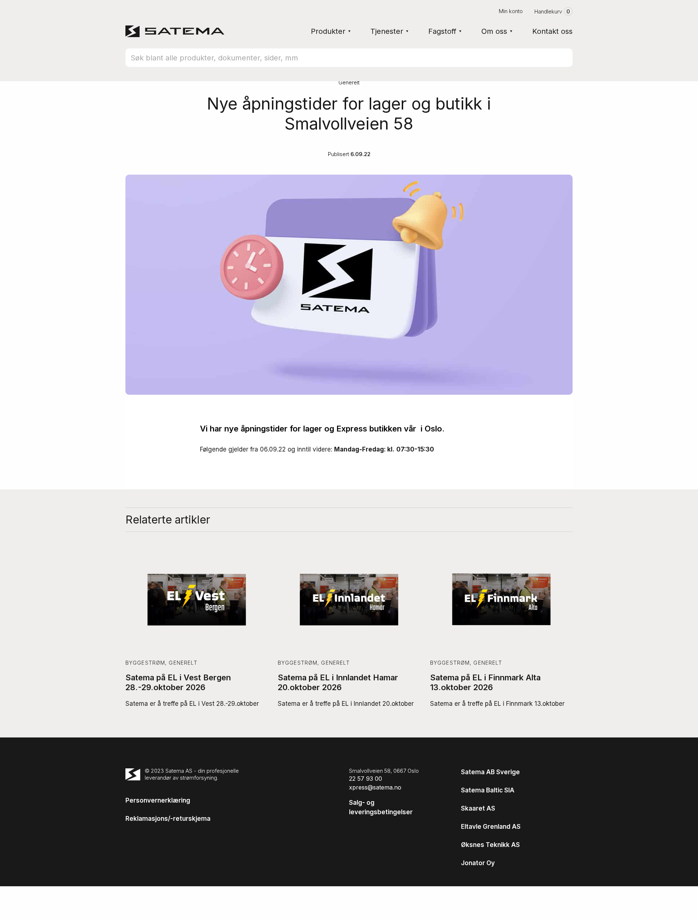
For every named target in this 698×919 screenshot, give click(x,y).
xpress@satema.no (375, 787)
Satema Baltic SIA (487, 790)
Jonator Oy (478, 863)
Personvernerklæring (157, 800)
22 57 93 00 (365, 778)
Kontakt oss (552, 31)
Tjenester (386, 31)
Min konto (511, 11)
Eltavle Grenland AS (491, 826)
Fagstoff (442, 31)
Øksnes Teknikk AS (490, 844)
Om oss (494, 31)
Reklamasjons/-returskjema (167, 818)
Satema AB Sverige (490, 772)
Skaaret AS (478, 808)
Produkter (328, 31)
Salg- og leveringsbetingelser (381, 807)
